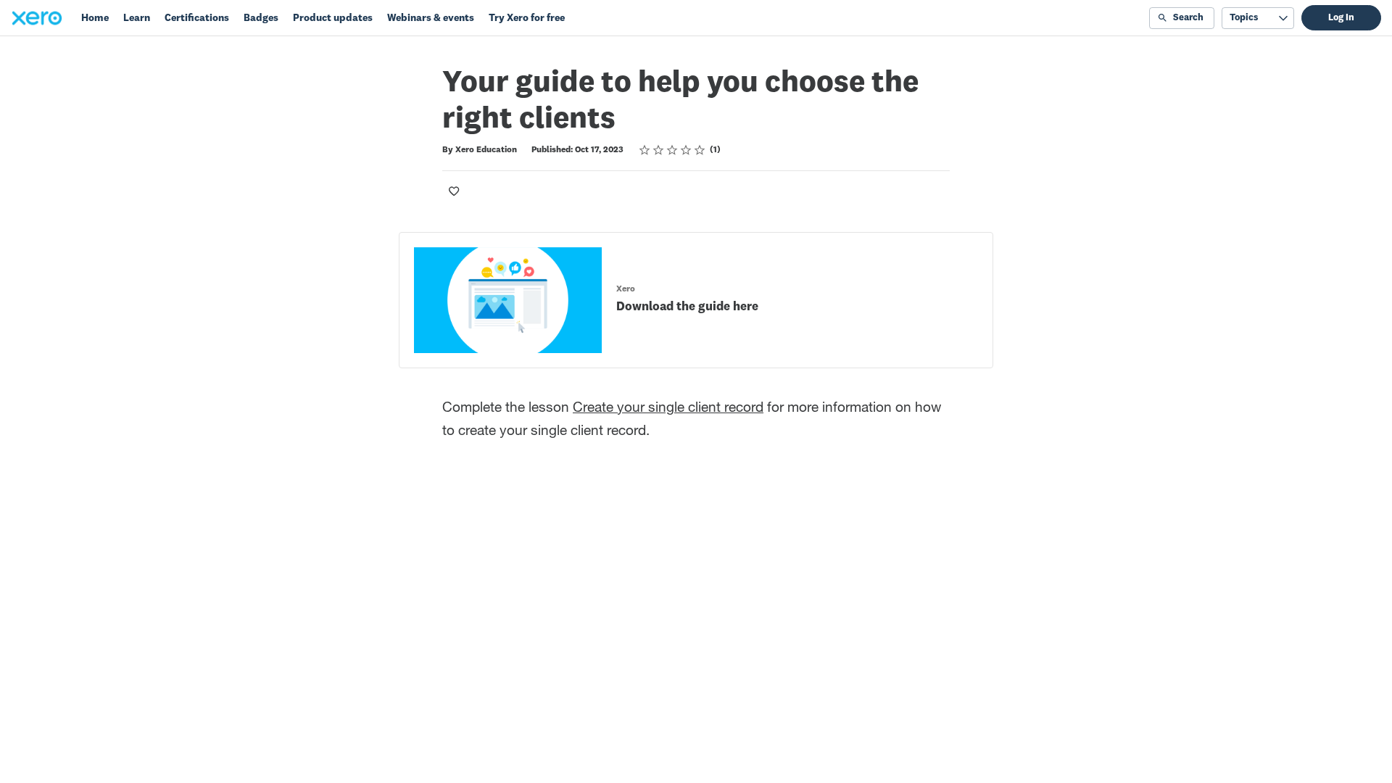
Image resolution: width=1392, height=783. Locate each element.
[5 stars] (700, 150)
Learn (136, 18)
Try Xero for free (527, 18)
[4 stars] (686, 150)
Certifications (197, 18)
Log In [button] (1341, 17)
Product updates (333, 18)
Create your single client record (668, 408)
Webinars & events (430, 18)
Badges (261, 18)
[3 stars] (672, 150)
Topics (1244, 17)
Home (95, 18)
